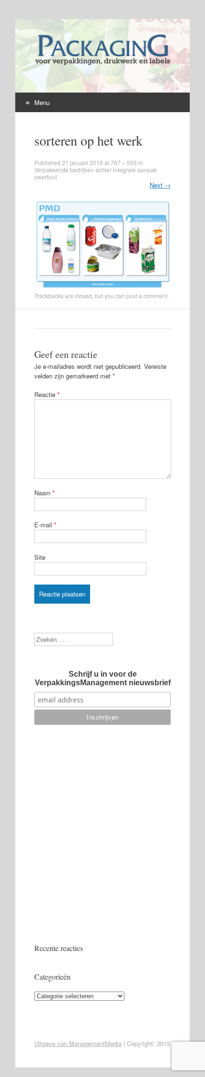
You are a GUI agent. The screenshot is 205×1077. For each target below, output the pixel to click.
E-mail (45, 524)
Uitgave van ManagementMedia (78, 1043)
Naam (44, 492)
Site (39, 557)
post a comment (146, 296)
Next (160, 184)
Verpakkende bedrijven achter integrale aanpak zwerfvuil (95, 173)
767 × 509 (124, 162)
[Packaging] (102, 64)
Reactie (47, 394)
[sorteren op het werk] (102, 287)
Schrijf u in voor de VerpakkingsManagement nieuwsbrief (103, 678)
